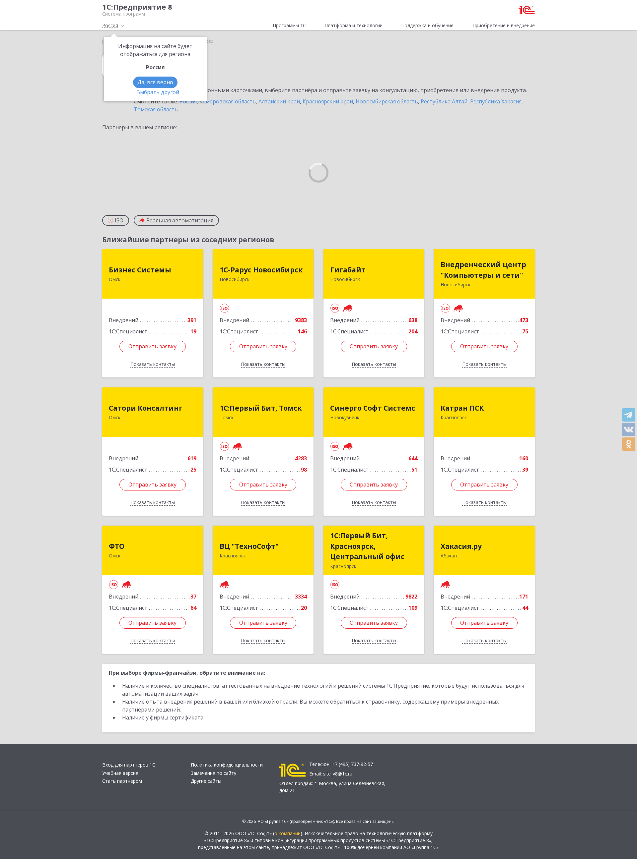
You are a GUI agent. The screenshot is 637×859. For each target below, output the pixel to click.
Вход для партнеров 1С (128, 765)
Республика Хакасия (496, 101)
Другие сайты (206, 781)
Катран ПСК (462, 408)
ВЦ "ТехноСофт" (249, 546)
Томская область (156, 109)
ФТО (116, 546)
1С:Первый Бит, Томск (261, 408)
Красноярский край (328, 101)
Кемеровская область (227, 101)
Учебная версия (120, 773)
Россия (188, 101)
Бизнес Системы (140, 269)
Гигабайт (348, 269)
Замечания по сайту (213, 773)
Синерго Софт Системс (372, 408)
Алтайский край (279, 101)
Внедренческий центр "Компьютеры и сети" (483, 270)
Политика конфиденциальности (227, 765)
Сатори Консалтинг (145, 408)
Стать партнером (122, 781)
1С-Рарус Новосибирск (261, 269)
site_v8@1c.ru (337, 774)
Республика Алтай (444, 101)
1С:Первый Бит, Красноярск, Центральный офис (367, 546)
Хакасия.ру (461, 546)
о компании (287, 833)
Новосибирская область (387, 101)
